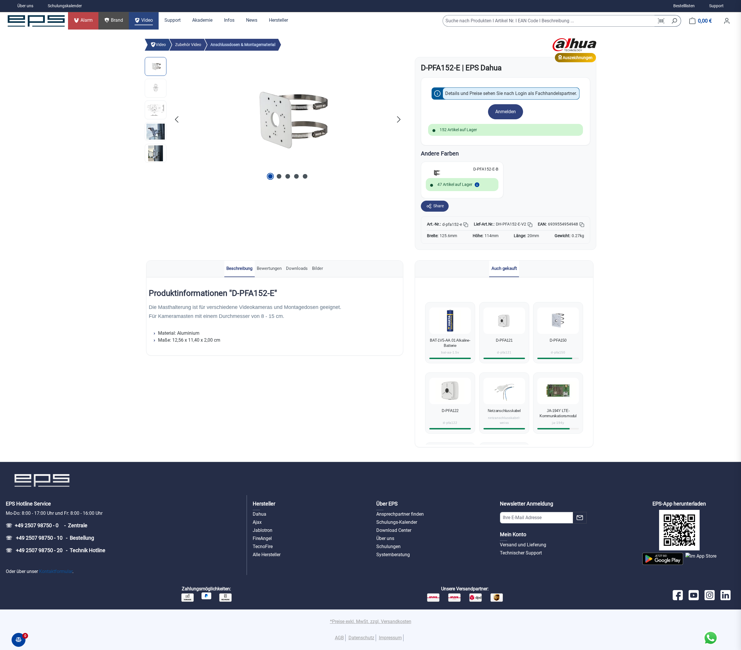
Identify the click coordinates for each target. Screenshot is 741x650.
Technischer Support (521, 553)
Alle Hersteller (266, 554)
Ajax (257, 522)
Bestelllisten (684, 5)
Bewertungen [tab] (269, 268)
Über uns (25, 5)
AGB (339, 637)
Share (438, 206)
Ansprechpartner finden (400, 514)
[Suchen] (674, 21)
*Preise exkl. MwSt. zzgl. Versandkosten (370, 621)
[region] (274, 119)
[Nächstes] (399, 119)
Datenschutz (361, 637)
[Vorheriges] (176, 119)
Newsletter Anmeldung (526, 504)
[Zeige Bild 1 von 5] (270, 176)
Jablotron (262, 530)
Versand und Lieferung (523, 545)
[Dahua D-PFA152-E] (287, 119)
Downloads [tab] (297, 268)
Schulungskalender (65, 5)
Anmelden (505, 111)
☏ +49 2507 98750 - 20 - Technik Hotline (55, 550)
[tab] (239, 269)
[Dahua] (574, 44)
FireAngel (262, 538)
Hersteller (264, 504)
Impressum (390, 637)
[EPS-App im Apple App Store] (700, 559)
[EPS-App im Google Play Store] (662, 559)
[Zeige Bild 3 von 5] (287, 176)
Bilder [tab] (317, 268)
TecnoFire (263, 546)
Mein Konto (513, 534)
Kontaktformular (55, 571)
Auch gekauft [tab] (504, 268)
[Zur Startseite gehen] (36, 21)
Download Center (393, 530)
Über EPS (387, 504)
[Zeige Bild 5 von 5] (305, 176)
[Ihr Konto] (727, 21)
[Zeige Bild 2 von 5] (279, 176)
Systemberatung (393, 554)
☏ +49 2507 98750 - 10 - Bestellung (50, 538)
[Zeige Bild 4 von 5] (296, 176)
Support (716, 5)
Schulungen (388, 546)
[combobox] (549, 21)
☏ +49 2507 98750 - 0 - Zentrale (46, 525)
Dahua (259, 514)
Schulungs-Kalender (396, 522)
